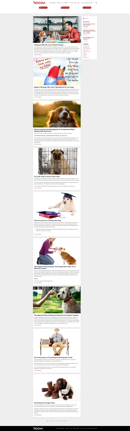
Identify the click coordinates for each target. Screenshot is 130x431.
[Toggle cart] (96, 3)
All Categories (86, 45)
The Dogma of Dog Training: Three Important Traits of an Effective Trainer (54, 267)
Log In (82, 2)
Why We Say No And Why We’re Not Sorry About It (89, 24)
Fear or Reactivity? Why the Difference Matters (88, 38)
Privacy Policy (76, 428)
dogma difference (85, 26)
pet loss (85, 53)
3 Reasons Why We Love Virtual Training (48, 45)
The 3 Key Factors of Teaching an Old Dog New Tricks (53, 357)
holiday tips (86, 50)
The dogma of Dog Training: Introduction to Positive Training (56, 315)
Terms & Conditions (60, 428)
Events (71, 2)
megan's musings (86, 51)
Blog (75, 2)
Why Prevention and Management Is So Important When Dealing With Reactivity (54, 130)
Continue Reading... (38, 54)
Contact (67, 428)
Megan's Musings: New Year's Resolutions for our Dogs (54, 87)
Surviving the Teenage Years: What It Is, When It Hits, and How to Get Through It (89, 31)
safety (84, 56)
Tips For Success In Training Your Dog (47, 220)
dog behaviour (85, 39)
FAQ (71, 428)
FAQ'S (78, 2)
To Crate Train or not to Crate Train (47, 176)
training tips (88, 33)
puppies (84, 33)
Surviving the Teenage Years (44, 403)
